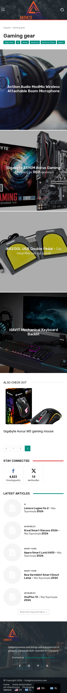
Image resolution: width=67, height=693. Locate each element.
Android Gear (48, 42)
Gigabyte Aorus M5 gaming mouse (28, 431)
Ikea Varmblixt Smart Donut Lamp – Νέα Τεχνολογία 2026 (41, 576)
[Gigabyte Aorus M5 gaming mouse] (33, 406)
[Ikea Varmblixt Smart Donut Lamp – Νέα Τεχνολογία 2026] (12, 575)
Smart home (30, 549)
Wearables (29, 526)
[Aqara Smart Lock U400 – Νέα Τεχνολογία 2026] (12, 552)
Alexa (25, 42)
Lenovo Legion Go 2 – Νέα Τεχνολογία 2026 (39, 510)
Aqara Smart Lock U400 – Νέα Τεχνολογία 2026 (42, 554)
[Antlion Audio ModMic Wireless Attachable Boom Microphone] (33, 89)
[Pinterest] (38, 666)
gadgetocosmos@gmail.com (40, 657)
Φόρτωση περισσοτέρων (32, 611)
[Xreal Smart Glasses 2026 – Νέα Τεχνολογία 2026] (12, 530)
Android (34, 42)
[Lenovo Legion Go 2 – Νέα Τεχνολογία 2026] (12, 508)
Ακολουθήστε (33, 469)
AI (18, 42)
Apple (61, 42)
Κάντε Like (13, 469)
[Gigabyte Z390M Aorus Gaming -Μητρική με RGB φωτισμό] (33, 170)
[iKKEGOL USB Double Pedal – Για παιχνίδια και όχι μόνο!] (33, 251)
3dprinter (9, 42)
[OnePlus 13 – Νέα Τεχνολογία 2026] (12, 597)
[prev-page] (6, 448)
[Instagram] (29, 666)
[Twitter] (47, 666)
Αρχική (6, 27)
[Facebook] (19, 666)
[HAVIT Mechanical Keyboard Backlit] (33, 332)
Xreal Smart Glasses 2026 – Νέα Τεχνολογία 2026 (42, 532)
